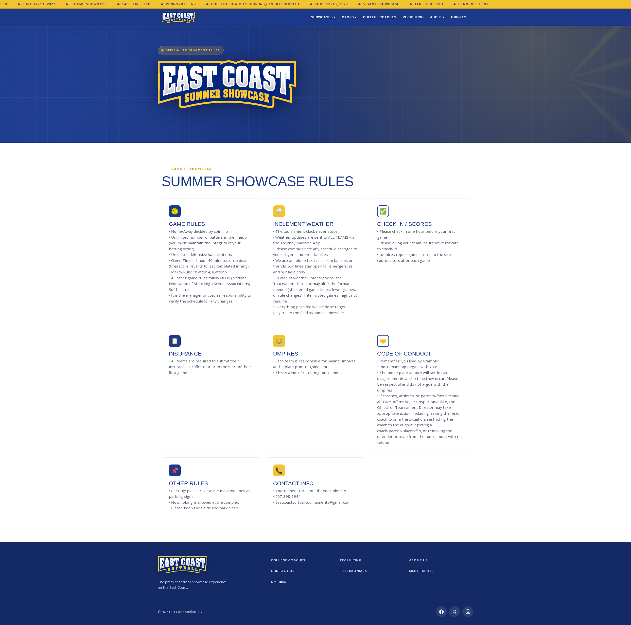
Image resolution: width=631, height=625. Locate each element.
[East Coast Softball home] (178, 17)
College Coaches (379, 17)
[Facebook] (441, 611)
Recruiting (413, 17)
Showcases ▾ (323, 17)
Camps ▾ (349, 17)
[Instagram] (467, 611)
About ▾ (437, 17)
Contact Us (283, 571)
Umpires (458, 17)
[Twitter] (454, 611)
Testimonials (353, 571)
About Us (418, 560)
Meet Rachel (421, 571)
